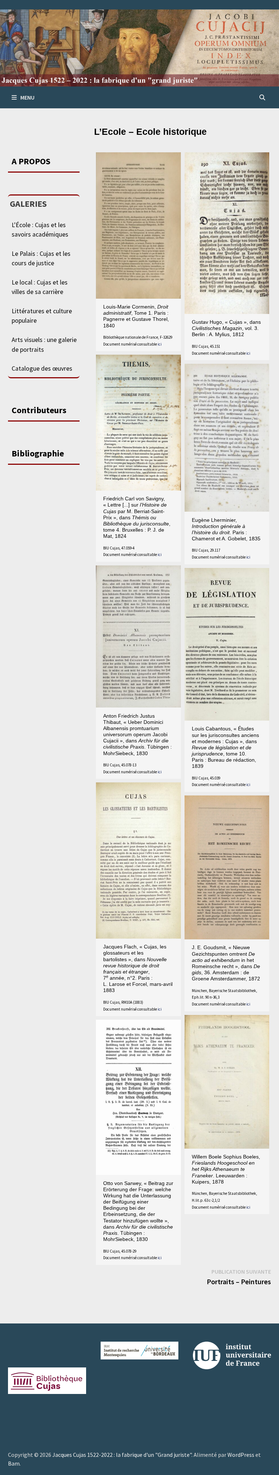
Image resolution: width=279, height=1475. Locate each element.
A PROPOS (31, 161)
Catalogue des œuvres (42, 368)
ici (160, 344)
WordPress (240, 1454)
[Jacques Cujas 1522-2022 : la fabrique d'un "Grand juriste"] (139, 47)
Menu (27, 97)
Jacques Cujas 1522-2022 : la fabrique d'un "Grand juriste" (121, 1454)
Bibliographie (38, 453)
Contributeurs (39, 410)
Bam (14, 1463)
